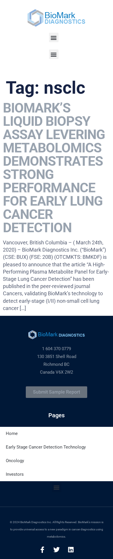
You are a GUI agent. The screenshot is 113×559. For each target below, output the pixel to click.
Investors (15, 474)
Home (12, 433)
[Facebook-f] (42, 549)
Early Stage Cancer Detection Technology (46, 447)
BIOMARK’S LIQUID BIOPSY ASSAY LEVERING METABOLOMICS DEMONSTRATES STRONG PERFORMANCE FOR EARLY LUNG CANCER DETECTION (54, 167)
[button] (54, 37)
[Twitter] (56, 549)
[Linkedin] (70, 549)
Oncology (15, 460)
